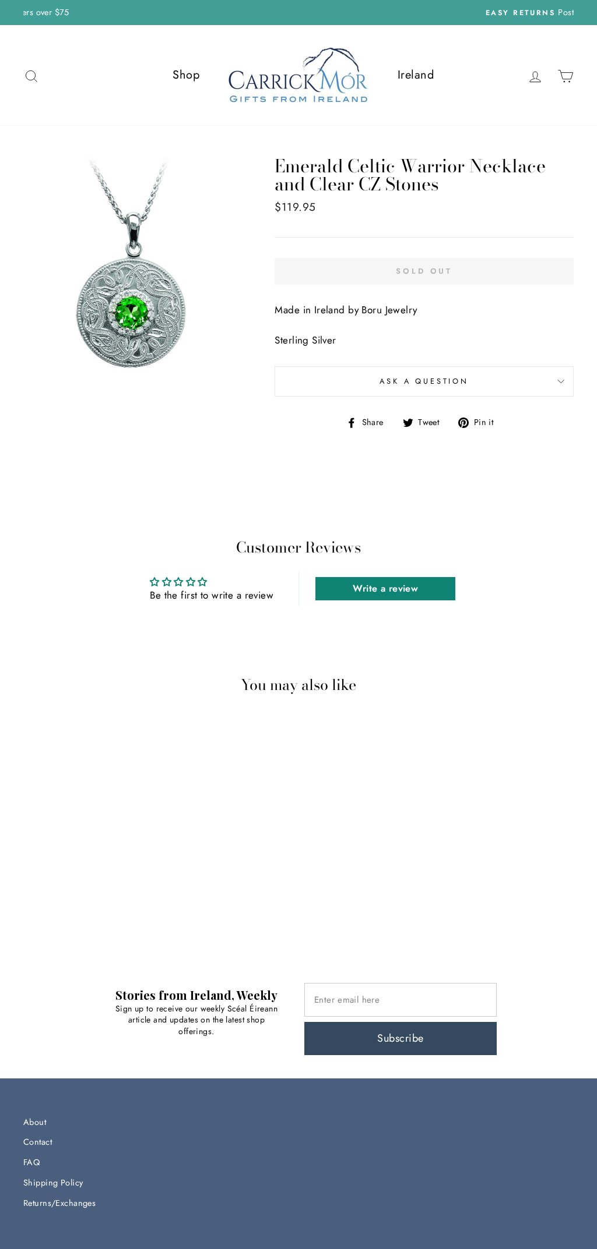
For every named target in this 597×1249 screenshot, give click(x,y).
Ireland (416, 74)
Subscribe (400, 1038)
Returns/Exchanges (59, 1203)
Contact (37, 1142)
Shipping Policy (53, 1182)
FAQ (31, 1162)
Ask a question (424, 381)
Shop (186, 74)
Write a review (385, 588)
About (34, 1122)
